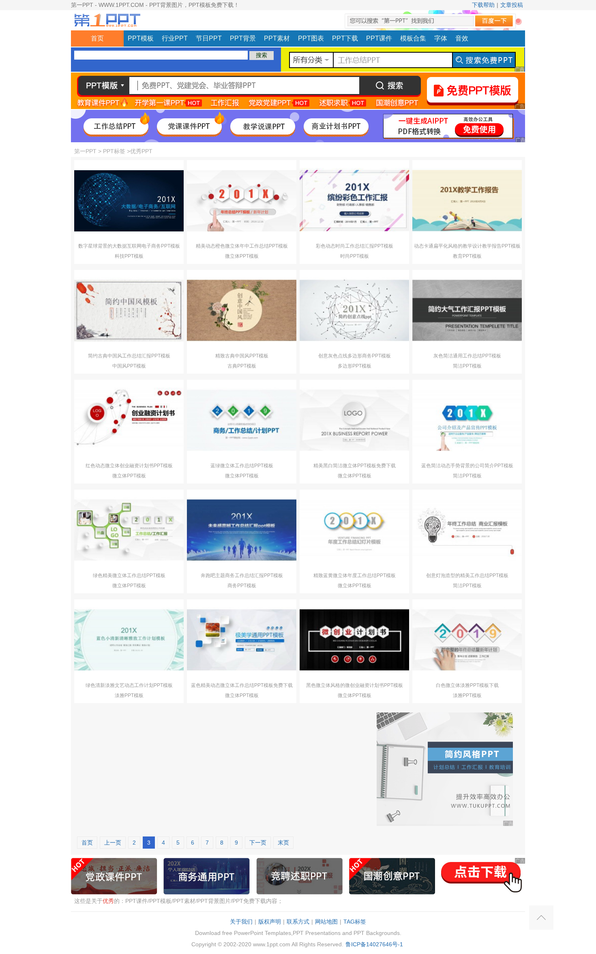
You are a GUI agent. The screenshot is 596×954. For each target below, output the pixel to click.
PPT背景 (243, 38)
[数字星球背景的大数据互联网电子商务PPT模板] (129, 200)
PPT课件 (379, 38)
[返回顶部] (541, 917)
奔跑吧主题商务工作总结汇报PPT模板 (242, 575)
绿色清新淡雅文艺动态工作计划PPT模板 (129, 685)
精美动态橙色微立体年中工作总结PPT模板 (242, 246)
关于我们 (241, 921)
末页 (283, 842)
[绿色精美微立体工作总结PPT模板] (129, 530)
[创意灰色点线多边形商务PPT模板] (354, 310)
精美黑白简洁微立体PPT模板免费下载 (354, 465)
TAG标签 (354, 921)
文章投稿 (511, 5)
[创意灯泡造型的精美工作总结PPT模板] (467, 530)
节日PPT (209, 38)
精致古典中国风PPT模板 (241, 356)
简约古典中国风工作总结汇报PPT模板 (129, 356)
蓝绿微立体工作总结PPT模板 (241, 465)
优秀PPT (141, 151)
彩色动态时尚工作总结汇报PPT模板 (354, 246)
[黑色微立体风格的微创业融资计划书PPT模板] (354, 640)
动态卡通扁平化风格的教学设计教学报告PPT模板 (467, 246)
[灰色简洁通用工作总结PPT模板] (467, 310)
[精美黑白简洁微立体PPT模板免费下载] (354, 420)
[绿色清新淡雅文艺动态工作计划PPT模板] (129, 640)
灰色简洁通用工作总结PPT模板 (467, 356)
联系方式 (298, 921)
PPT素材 (277, 38)
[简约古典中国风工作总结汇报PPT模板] (129, 310)
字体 (440, 38)
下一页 (257, 842)
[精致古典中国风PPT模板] (241, 310)
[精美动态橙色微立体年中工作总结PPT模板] (241, 200)
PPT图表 (311, 38)
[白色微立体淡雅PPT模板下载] (467, 640)
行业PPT (175, 38)
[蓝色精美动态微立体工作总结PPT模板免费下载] (241, 640)
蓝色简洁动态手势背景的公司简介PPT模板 (467, 465)
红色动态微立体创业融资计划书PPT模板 (129, 465)
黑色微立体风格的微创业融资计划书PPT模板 (354, 685)
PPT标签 (114, 151)
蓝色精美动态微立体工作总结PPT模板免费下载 (242, 685)
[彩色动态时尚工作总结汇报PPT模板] (354, 200)
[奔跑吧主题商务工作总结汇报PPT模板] (241, 530)
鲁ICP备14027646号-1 (374, 944)
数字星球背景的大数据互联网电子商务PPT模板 (129, 246)
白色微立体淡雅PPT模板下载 (467, 685)
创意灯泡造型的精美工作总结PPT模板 (467, 575)
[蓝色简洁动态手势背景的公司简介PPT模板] (467, 420)
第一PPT (85, 151)
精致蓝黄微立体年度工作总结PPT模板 (354, 575)
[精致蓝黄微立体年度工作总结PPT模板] (354, 530)
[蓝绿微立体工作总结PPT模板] (241, 420)
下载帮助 (483, 5)
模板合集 (413, 38)
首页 (97, 38)
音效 (461, 38)
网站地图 (326, 921)
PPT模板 (141, 38)
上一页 (112, 842)
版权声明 (269, 921)
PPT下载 (345, 38)
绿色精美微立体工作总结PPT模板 (129, 575)
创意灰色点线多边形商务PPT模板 (354, 356)
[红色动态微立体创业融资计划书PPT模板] (129, 420)
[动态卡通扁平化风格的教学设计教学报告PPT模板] (467, 200)
